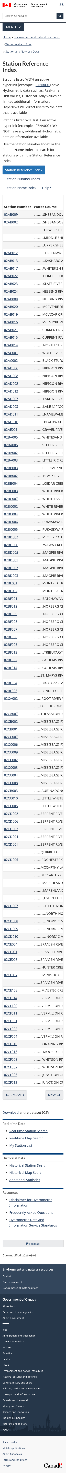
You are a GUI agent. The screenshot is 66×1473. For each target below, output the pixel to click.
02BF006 (10, 637)
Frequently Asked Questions (31, 1212)
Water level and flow (18, 44)
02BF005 (10, 644)
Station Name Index (21, 188)
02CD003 (11, 829)
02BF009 (10, 614)
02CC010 (11, 798)
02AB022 (11, 276)
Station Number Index (22, 179)
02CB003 (11, 790)
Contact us (9, 1276)
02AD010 (11, 422)
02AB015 (11, 337)
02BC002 (11, 506)
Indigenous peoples (14, 1417)
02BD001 (11, 560)
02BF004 (10, 683)
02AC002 (11, 360)
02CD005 (11, 859)
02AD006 (11, 368)
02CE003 (10, 959)
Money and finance (13, 1406)
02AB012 (11, 253)
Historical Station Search (28, 1165)
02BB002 (11, 475)
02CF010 (10, 1044)
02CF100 (10, 1005)
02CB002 (11, 721)
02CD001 (11, 844)
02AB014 (11, 345)
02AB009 (11, 214)
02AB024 (11, 291)
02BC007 (11, 498)
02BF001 (10, 598)
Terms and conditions (15, 1459)
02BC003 (11, 491)
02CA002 (11, 698)
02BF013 (10, 652)
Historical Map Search (26, 1172)
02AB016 (11, 322)
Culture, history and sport (17, 1382)
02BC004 (11, 514)
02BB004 (11, 483)
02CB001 (11, 729)
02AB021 (11, 330)
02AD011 (11, 414)
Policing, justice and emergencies (22, 1388)
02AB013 (11, 260)
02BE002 (10, 591)
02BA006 (11, 445)
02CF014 (10, 998)
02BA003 (11, 460)
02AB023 (11, 283)
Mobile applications (14, 1448)
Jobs (5, 1329)
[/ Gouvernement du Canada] (25, 5)
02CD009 (11, 929)
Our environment (12, 1282)
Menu (11, 27)
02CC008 (11, 783)
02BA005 (11, 437)
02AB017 (11, 268)
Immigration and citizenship (19, 1335)
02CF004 (10, 1036)
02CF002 (10, 1028)
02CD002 (11, 813)
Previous (17, 1095)
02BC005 (11, 529)
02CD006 (11, 821)
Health (6, 1359)
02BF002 (10, 660)
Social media (10, 1442)
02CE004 (10, 944)
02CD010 (11, 936)
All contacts (9, 1306)
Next (52, 1095)
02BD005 (11, 552)
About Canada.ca (12, 1454)
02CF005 (10, 1074)
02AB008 (11, 299)
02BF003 (10, 690)
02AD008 (11, 376)
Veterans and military (15, 1423)
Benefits (7, 1353)
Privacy (6, 1465)
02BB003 (11, 468)
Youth (6, 1429)
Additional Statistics (24, 1180)
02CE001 (10, 952)
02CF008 (10, 1059)
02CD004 (11, 836)
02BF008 (10, 621)
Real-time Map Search (26, 1138)
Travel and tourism (13, 1341)
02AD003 (11, 406)
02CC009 (11, 752)
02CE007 (10, 975)
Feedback (38, 1244)
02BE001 (10, 583)
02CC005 (11, 806)
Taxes (6, 1365)
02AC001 (11, 353)
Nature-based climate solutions (20, 1288)
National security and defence (20, 1376)
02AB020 (11, 306)
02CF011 (10, 1013)
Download (11, 1112)
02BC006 (11, 521)
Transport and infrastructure (19, 1394)
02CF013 (10, 1051)
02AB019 (11, 314)
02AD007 (11, 399)
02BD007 (11, 568)
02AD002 (11, 383)
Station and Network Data (22, 51)
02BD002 (11, 537)
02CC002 (11, 760)
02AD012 (11, 391)
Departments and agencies (18, 1312)
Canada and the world (15, 1400)
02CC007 (11, 736)
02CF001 (10, 1021)
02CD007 (11, 906)
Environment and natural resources (37, 37)
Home (7, 37)
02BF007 (10, 629)
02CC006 (11, 744)
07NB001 (43, 85)
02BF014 (10, 667)
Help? (46, 188)
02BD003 (11, 575)
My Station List (20, 1145)
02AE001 (10, 429)
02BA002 (11, 452)
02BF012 (10, 606)
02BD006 (11, 545)
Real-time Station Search (28, 1131)
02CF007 (10, 1067)
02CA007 (11, 713)
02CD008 (11, 921)
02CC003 (11, 767)
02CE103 (10, 990)
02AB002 (11, 222)
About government (13, 1318)
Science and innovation (16, 1412)
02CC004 (11, 775)
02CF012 (10, 1082)
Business (8, 1347)
